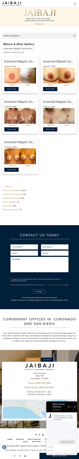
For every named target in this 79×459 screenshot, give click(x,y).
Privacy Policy (47, 284)
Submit (39, 291)
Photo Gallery (34, 439)
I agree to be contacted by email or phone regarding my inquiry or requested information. (36, 280)
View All (8, 187)
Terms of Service (59, 284)
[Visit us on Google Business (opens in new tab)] (43, 434)
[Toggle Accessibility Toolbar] (4, 447)
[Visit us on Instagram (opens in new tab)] (39, 434)
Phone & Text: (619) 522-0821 (39, 387)
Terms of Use (36, 450)
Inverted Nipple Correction (24, 61)
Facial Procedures (13, 190)
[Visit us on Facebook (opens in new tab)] (36, 434)
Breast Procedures (13, 194)
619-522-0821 (60, 456)
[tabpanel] (39, 391)
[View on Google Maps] (39, 409)
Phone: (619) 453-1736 (39, 383)
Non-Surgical (10, 202)
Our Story (36, 442)
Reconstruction (11, 210)
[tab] (33, 360)
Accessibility (11, 450)
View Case (11, 89)
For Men (8, 206)
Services (20, 439)
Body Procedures (12, 198)
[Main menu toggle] (75, 4)
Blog (25, 442)
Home (10, 439)
